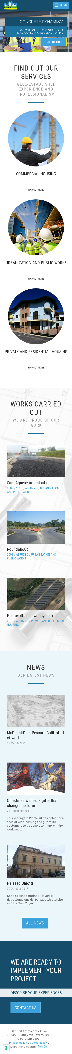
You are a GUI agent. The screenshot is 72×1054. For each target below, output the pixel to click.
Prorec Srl (14, 5)
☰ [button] (61, 5)
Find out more (53, 42)
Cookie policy (38, 1042)
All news (35, 923)
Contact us (25, 1007)
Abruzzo (31, 488)
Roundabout (17, 549)
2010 (19, 488)
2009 (10, 488)
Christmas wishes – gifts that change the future (32, 803)
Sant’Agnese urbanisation (29, 482)
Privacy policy (18, 1042)
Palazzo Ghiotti (20, 883)
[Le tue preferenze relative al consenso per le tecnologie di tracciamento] (6, 1048)
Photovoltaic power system (30, 615)
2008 (10, 554)
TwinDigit (43, 1046)
